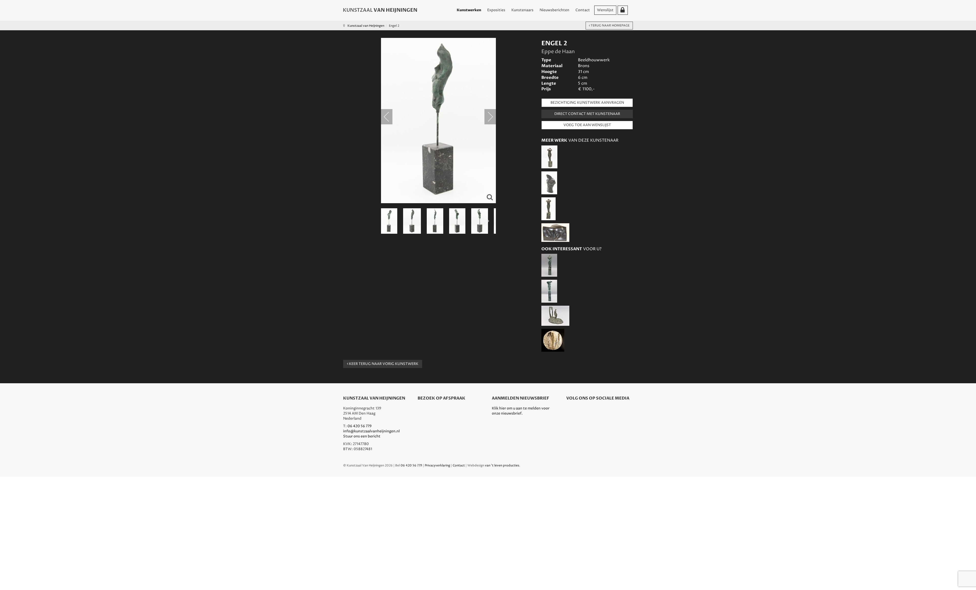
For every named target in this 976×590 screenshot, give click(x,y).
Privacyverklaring (437, 465)
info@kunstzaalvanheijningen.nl (371, 431)
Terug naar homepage (610, 25)
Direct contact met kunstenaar (587, 113)
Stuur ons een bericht (361, 436)
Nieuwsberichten (554, 10)
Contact (582, 10)
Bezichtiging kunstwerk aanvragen (587, 102)
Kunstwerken (469, 10)
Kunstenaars (522, 10)
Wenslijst (605, 10)
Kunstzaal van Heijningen (365, 26)
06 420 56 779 (359, 426)
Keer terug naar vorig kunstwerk (383, 363)
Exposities (496, 10)
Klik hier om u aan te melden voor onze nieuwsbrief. (521, 411)
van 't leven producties (502, 465)
